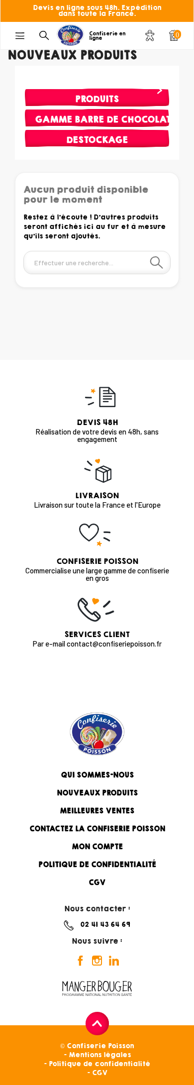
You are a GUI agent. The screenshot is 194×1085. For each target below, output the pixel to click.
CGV (97, 882)
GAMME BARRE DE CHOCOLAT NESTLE (102, 119)
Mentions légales (100, 1055)
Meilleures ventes (97, 811)
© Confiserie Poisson (97, 1046)
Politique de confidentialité (97, 864)
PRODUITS (97, 99)
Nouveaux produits (97, 793)
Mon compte (97, 847)
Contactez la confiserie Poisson (97, 829)
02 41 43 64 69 (105, 924)
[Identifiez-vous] (149, 37)
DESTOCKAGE (97, 139)
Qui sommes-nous (97, 775)
